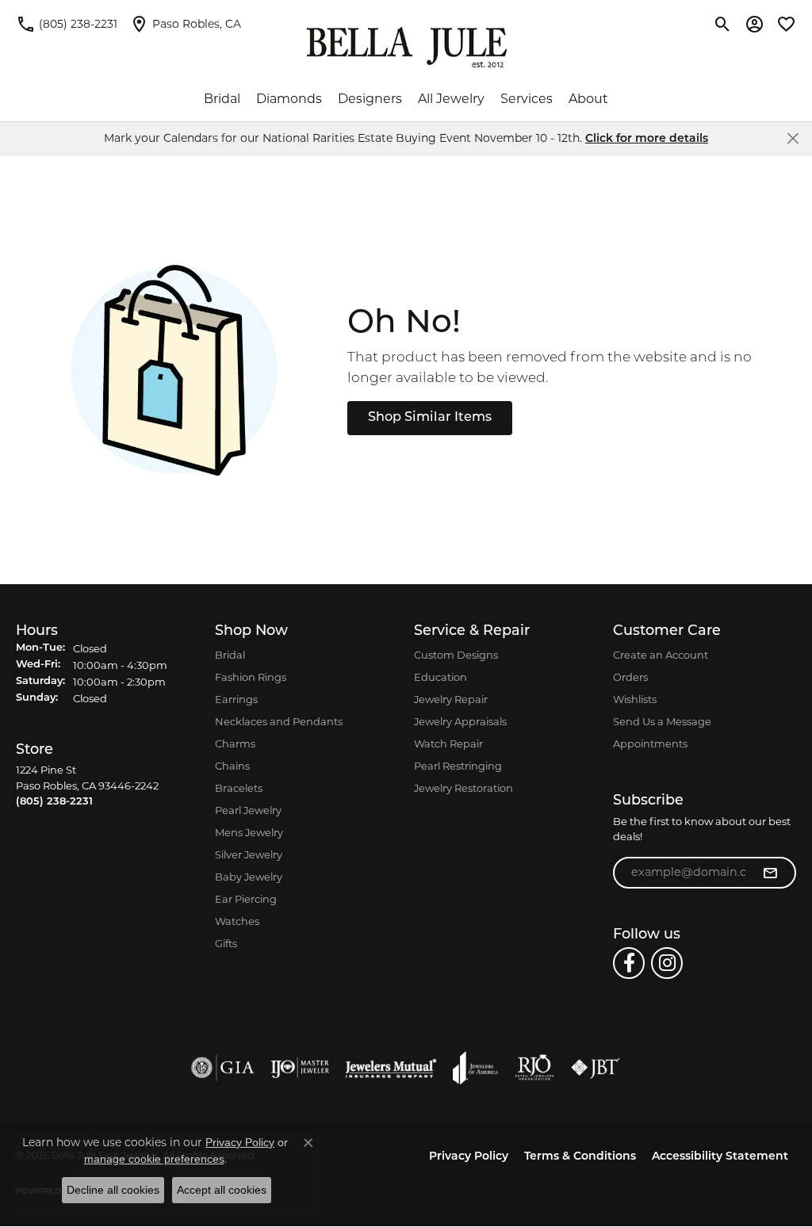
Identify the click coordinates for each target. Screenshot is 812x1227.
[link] (66, 24)
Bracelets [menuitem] (238, 788)
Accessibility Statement (720, 1157)
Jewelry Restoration (463, 788)
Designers (370, 98)
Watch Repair (448, 743)
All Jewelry (451, 98)
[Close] (792, 138)
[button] (723, 24)
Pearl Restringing (458, 765)
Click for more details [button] (646, 139)
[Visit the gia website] (223, 1067)
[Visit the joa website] (476, 1067)
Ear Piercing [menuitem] (246, 899)
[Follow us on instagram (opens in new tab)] (667, 963)
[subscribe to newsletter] (770, 872)
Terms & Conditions (580, 1157)
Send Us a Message (662, 721)
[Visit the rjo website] (534, 1067)
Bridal (222, 98)
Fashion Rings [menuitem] (250, 677)
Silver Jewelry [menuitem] (248, 854)
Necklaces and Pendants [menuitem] (279, 721)
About (588, 98)
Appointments (650, 743)
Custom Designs (456, 654)
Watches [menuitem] (237, 921)
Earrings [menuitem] (236, 699)
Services (526, 98)
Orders (630, 677)
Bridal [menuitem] (230, 654)
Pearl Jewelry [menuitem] (248, 810)
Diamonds (289, 98)
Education (440, 677)
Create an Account (660, 654)
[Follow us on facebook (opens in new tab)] (629, 963)
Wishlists (635, 699)
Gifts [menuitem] (226, 943)
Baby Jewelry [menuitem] (248, 876)
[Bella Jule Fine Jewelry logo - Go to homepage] (406, 47)
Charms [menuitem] (235, 743)
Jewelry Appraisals (460, 721)
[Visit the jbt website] (595, 1067)
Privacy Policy (468, 1157)
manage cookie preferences (154, 1158)
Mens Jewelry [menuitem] (249, 832)
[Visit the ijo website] (300, 1067)
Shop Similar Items (430, 417)
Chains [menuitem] (232, 765)
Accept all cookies (221, 1189)
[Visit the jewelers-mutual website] (390, 1067)
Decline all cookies (113, 1189)
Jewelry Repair (451, 699)
